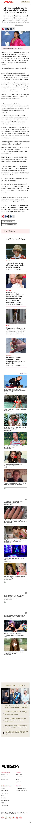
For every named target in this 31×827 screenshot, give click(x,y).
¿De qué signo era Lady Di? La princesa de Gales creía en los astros (15, 265)
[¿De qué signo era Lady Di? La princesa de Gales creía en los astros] (16, 251)
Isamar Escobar (20, 304)
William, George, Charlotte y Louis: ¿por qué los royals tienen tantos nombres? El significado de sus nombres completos (14, 297)
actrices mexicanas (9, 224)
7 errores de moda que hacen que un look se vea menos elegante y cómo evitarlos (16, 726)
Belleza (8, 355)
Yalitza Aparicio (8, 221)
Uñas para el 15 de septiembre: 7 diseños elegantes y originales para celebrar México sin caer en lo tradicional (16, 713)
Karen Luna (18, 269)
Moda (7, 325)
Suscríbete (25, 2)
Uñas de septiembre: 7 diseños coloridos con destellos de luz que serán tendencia (15, 360)
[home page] (9, 2)
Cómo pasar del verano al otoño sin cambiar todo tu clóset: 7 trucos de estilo (15, 330)
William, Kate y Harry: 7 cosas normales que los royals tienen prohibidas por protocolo (16, 706)
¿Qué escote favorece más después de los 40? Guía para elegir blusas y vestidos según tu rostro (16, 733)
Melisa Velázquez (19, 25)
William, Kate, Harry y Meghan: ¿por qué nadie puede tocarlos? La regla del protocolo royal (15, 720)
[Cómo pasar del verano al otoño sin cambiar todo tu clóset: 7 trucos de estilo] (16, 316)
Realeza (8, 261)
